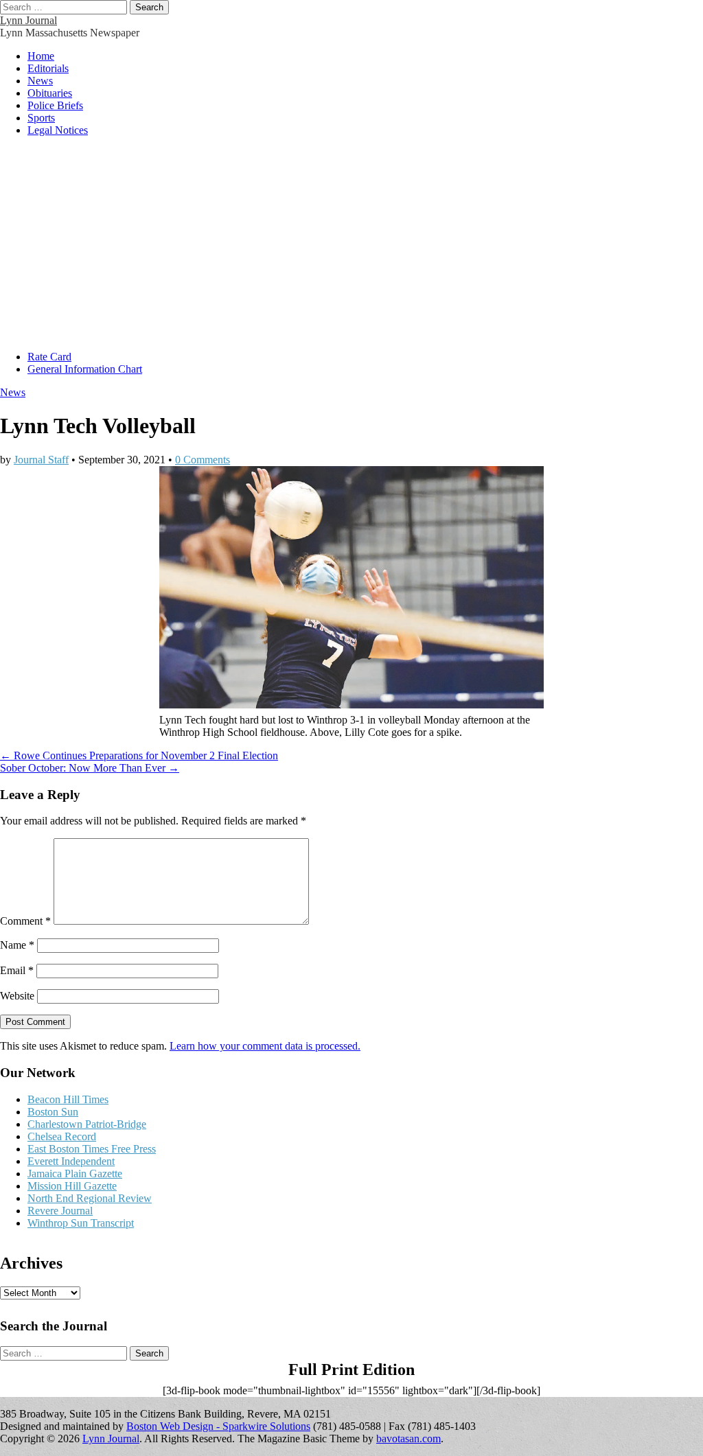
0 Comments (202, 459)
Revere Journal (60, 1210)
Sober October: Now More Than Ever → (89, 768)
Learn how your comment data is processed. (265, 1046)
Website (17, 996)
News (40, 80)
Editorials (48, 68)
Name (17, 945)
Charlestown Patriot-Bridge (86, 1124)
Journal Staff (41, 459)
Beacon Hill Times (67, 1099)
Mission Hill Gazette (72, 1186)
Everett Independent (71, 1161)
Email (17, 970)
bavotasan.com (408, 1438)
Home (40, 56)
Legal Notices (57, 130)
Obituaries (49, 93)
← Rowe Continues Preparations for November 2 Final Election (139, 755)
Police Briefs (55, 105)
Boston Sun (52, 1112)
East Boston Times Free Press (91, 1149)
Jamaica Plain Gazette (74, 1173)
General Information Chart (84, 369)
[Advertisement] (351, 244)
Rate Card (49, 356)
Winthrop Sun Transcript (80, 1223)
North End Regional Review (89, 1198)
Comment (25, 921)
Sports (41, 118)
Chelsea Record (61, 1136)
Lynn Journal (28, 20)
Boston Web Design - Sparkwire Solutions (218, 1426)
